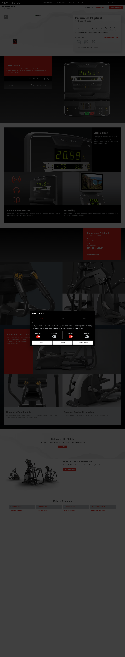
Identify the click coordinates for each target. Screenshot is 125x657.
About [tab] (84, 318)
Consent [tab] (41, 318)
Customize (62, 342)
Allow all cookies (83, 342)
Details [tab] (62, 318)
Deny (41, 342)
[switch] (54, 336)
